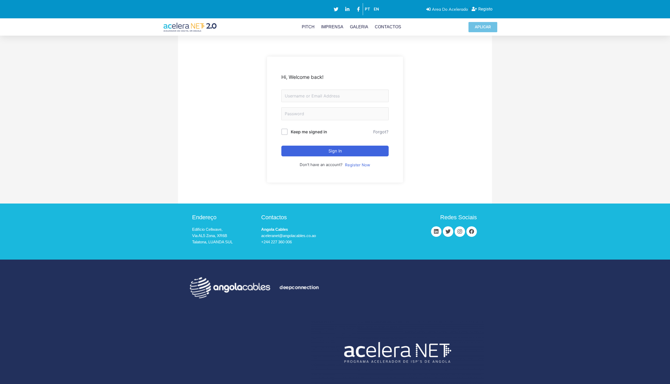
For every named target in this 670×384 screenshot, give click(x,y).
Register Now (357, 164)
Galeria (359, 27)
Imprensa (332, 27)
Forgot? (380, 131)
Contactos (388, 27)
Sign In (335, 150)
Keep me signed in (309, 131)
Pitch (308, 27)
